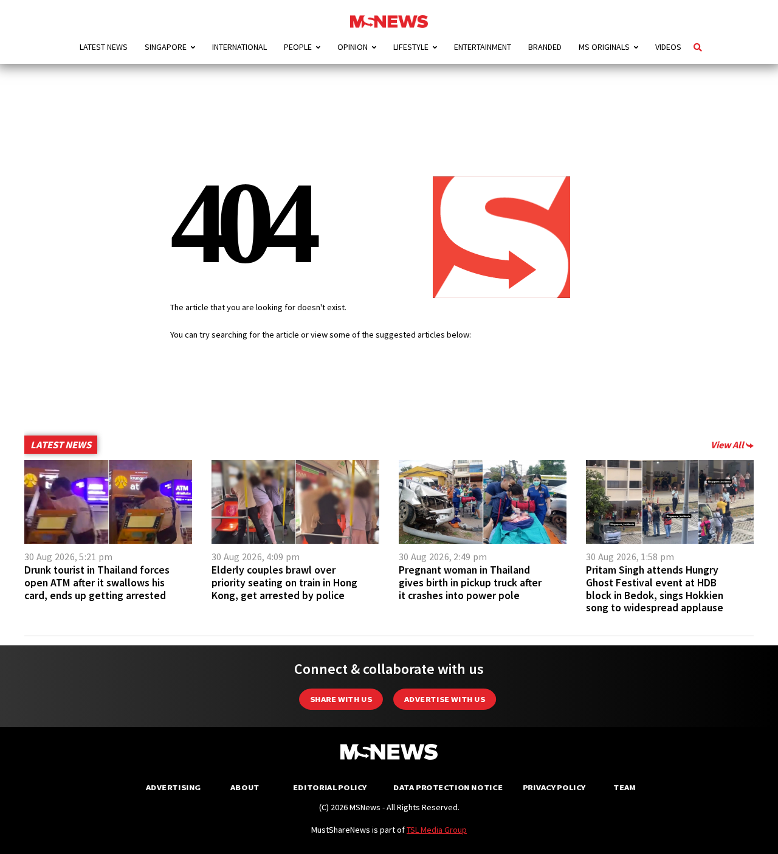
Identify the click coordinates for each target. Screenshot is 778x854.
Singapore (166, 46)
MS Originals (604, 46)
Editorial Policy (330, 787)
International (239, 46)
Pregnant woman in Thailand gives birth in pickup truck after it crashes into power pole (470, 582)
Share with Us (341, 699)
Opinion (352, 46)
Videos (668, 46)
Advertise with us (444, 699)
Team (624, 787)
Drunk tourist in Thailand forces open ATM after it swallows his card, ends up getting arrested (97, 582)
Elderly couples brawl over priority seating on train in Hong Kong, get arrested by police (284, 582)
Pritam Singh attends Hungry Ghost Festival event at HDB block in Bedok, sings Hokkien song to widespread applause (654, 588)
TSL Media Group (437, 829)
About (245, 787)
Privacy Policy (554, 787)
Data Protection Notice (448, 787)
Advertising (173, 787)
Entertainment (482, 46)
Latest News (104, 46)
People (298, 46)
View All (728, 445)
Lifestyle (411, 46)
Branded (545, 46)
